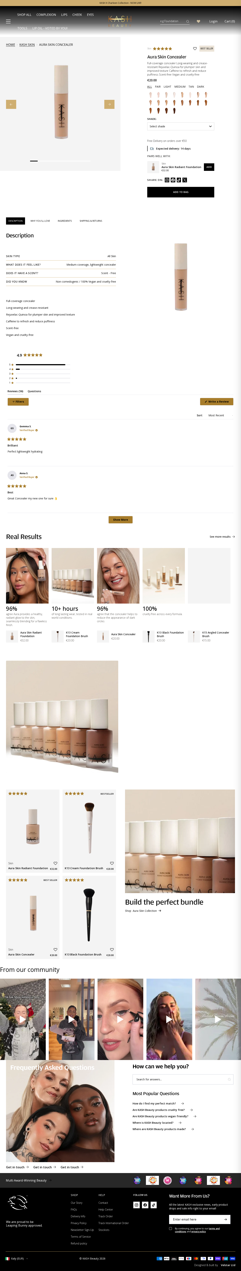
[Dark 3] (166, 110)
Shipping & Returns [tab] (91, 220)
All (149, 86)
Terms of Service (81, 1236)
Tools (22, 28)
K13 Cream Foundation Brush (77, 634)
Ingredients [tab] (65, 220)
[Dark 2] (158, 110)
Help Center (105, 1209)
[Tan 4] (206, 102)
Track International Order (113, 1223)
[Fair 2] (158, 95)
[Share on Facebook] (173, 180)
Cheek (77, 15)
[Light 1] (174, 95)
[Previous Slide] (11, 104)
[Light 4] (198, 95)
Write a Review (220, 402)
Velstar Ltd (228, 1265)
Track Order (105, 1216)
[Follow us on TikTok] (179, 180)
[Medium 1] (150, 102)
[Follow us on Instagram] (167, 180)
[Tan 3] (198, 102)
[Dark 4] (174, 110)
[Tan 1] (182, 102)
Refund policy (79, 1243)
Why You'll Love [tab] (40, 220)
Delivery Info (78, 1216)
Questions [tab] (34, 392)
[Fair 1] (150, 95)
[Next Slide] (109, 104)
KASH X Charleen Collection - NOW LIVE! (120, 3)
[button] (163, 49)
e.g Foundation (169, 21)
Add (209, 167)
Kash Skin (27, 45)
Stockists (103, 1230)
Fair (158, 86)
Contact (103, 1203)
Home (10, 45)
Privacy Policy (78, 1223)
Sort (200, 415)
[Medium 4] (174, 102)
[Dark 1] (150, 110)
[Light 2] (182, 95)
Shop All (24, 15)
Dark (200, 86)
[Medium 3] (166, 102)
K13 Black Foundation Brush (170, 634)
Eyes (90, 15)
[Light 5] (206, 95)
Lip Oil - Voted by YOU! (49, 28)
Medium (179, 86)
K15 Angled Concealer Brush (215, 634)
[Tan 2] (190, 102)
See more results (220, 536)
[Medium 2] (158, 102)
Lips (64, 15)
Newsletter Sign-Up (82, 1230)
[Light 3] (190, 95)
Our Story (76, 1203)
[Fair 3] (166, 95)
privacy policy (198, 1231)
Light (167, 86)
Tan (191, 86)
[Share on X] (184, 180)
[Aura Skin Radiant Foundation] (153, 167)
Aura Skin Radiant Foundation (31, 634)
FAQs (74, 1209)
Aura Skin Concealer (123, 634)
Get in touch (15, 1167)
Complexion (46, 15)
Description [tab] (15, 220)
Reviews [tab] (15, 392)
